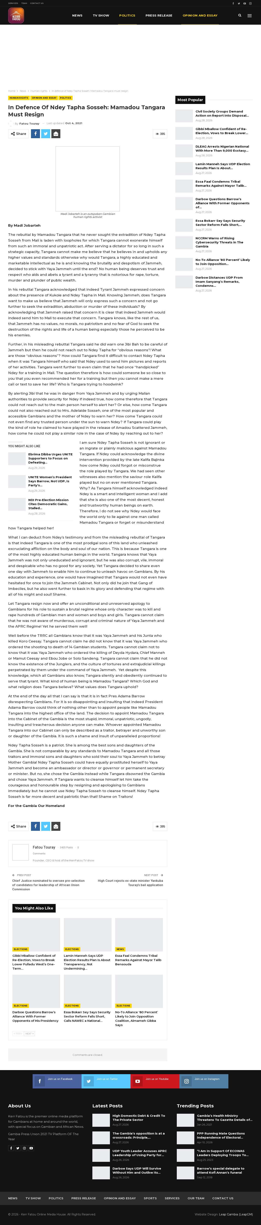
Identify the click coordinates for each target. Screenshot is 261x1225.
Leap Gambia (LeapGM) (236, 1214)
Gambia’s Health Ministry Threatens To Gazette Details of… (224, 1118)
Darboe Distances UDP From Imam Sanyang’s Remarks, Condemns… (219, 282)
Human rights (19, 98)
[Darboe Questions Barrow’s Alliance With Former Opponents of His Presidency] (36, 991)
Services (13, 3)
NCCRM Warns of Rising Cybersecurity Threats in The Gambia (219, 242)
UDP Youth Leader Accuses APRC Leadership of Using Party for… (140, 1153)
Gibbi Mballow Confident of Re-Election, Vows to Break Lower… (222, 131)
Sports (150, 1198)
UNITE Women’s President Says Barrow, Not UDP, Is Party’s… (50, 481)
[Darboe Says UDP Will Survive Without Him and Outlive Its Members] (101, 1173)
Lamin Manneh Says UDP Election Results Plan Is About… (223, 166)
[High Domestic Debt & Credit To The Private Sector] (101, 1120)
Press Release (159, 15)
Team (24, 3)
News (77, 15)
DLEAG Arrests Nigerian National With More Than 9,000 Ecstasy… (222, 148)
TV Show (101, 15)
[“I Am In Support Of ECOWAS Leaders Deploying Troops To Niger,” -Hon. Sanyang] (185, 1155)
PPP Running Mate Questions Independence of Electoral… (221, 1135)
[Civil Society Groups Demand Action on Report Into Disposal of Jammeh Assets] (184, 116)
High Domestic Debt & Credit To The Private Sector (139, 1118)
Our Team (196, 1198)
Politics (127, 15)
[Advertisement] (130, 55)
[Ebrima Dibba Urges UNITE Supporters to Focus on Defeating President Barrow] (17, 458)
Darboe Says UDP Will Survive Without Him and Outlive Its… (137, 1170)
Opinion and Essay (200, 15)
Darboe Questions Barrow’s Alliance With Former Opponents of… (223, 203)
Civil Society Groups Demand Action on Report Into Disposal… (222, 113)
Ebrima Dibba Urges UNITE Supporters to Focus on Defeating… (50, 458)
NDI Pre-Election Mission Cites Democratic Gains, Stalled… (48, 504)
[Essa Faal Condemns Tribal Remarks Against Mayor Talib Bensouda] (139, 934)
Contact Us (37, 3)
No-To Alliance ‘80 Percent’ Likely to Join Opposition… (223, 262)
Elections (21, 949)
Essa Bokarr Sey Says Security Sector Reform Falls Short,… (220, 223)
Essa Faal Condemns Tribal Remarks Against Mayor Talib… (221, 184)
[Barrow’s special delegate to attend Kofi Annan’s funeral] (185, 1173)
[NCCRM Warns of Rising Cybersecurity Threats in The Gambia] (184, 242)
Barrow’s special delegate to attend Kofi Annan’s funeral (220, 1170)
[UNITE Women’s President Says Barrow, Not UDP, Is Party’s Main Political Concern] (17, 481)
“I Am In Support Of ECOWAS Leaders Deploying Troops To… (223, 1153)
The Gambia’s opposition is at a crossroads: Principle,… (139, 1135)
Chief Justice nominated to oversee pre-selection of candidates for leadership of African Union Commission (48, 885)
